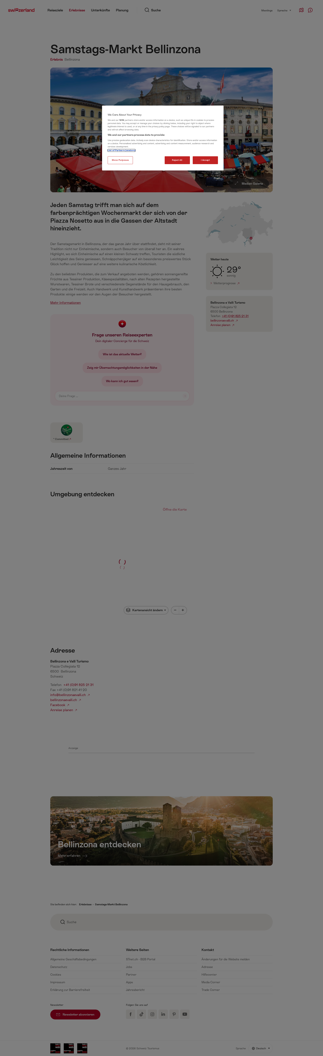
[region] (163, 138)
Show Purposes (120, 160)
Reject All (177, 160)
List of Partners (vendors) (121, 150)
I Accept (205, 160)
